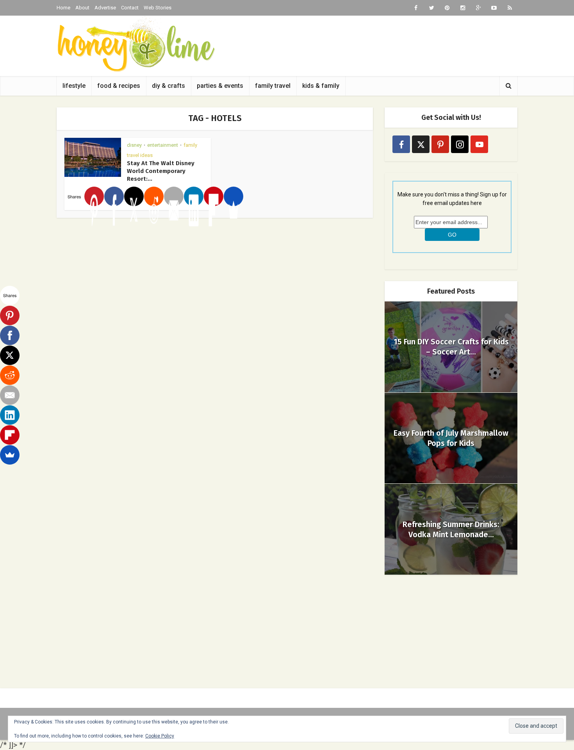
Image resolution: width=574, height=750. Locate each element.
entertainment (162, 145)
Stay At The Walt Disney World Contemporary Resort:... (160, 171)
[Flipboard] (213, 196)
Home (63, 8)
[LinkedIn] (193, 196)
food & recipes (118, 85)
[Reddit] (154, 196)
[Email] (174, 196)
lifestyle (74, 85)
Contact (130, 8)
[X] (134, 196)
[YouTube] (479, 144)
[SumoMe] (233, 196)
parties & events (220, 85)
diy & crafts (168, 85)
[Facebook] (114, 196)
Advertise (105, 8)
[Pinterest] (94, 196)
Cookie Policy (159, 736)
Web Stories (157, 8)
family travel (273, 85)
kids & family (320, 85)
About (82, 8)
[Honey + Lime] (136, 44)
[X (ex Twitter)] (421, 144)
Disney (134, 145)
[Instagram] (460, 144)
